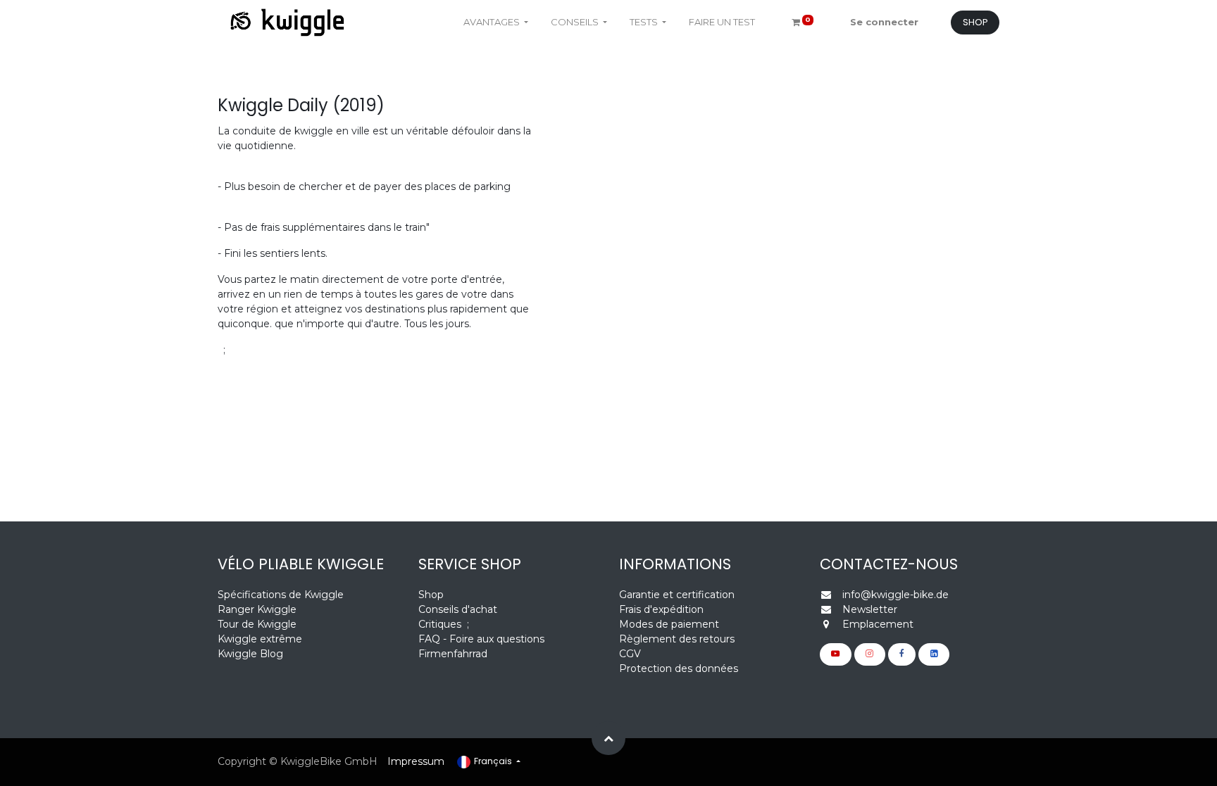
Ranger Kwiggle (257, 609)
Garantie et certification (677, 594)
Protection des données (678, 668)
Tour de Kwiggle (257, 624)
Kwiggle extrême (260, 639)
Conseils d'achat (457, 609)
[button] (608, 738)
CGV (630, 653)
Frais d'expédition (661, 609)
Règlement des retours (677, 639)
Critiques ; (443, 624)
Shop (431, 594)
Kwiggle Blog (250, 653)
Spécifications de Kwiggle (281, 594)
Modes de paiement (669, 624)
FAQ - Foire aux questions (481, 639)
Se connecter (884, 21)
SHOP (975, 22)
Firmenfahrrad (452, 653)
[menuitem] (722, 22)
